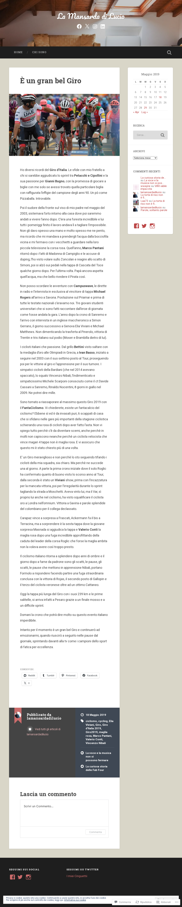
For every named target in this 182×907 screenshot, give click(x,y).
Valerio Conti (94, 739)
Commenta (95, 831)
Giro (98, 724)
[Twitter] (87, 26)
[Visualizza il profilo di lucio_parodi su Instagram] (152, 226)
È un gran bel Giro (50, 80)
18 (160, 97)
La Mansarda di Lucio (91, 16)
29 (145, 107)
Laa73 (144, 201)
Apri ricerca (169, 52)
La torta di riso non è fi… (152, 196)
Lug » (144, 112)
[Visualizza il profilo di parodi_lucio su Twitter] (144, 226)
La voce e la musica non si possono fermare (98, 756)
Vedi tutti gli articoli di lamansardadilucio (43, 732)
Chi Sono (39, 52)
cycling (103, 721)
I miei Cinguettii (76, 876)
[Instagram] (95, 26)
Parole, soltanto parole (154, 210)
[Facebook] (79, 26)
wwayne (145, 186)
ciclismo (91, 721)
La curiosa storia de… (153, 177)
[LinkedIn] (103, 26)
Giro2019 (92, 732)
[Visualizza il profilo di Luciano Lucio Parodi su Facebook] (136, 226)
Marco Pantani (102, 735)
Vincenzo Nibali (96, 743)
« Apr (136, 112)
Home (18, 52)
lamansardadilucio (151, 192)
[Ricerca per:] (150, 135)
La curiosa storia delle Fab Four (96, 768)
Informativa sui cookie (75, 900)
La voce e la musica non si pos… (152, 182)
